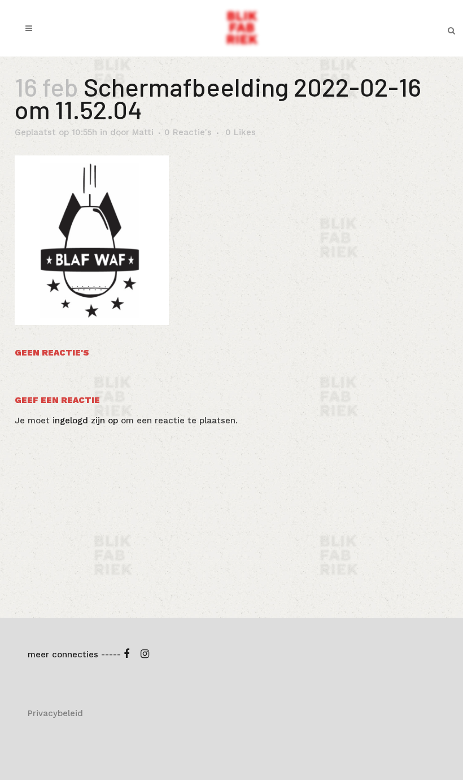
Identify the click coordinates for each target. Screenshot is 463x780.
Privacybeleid (55, 713)
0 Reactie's (188, 132)
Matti (143, 132)
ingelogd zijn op (85, 420)
